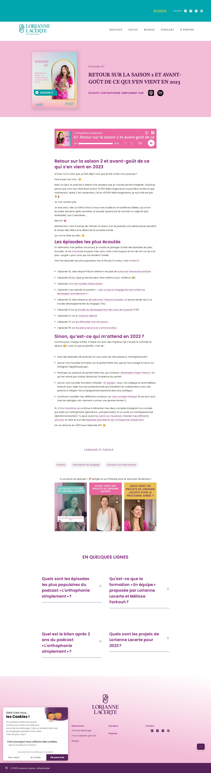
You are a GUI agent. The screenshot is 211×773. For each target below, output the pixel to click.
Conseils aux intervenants (121, 464)
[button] (115, 29)
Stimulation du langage (86, 464)
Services (115, 29)
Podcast (167, 29)
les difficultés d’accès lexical (92, 321)
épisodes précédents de (115, 419)
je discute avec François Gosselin (104, 299)
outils (133, 29)
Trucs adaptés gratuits (84, 735)
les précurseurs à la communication (96, 327)
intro (72, 277)
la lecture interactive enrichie (134, 271)
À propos (187, 29)
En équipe (109, 382)
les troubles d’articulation (88, 283)
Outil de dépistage (81, 730)
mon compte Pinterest (124, 396)
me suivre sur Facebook (108, 415)
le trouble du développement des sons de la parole (104, 309)
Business (160, 11)
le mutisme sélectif (86, 315)
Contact (177, 10)
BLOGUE (149, 29)
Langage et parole (99, 449)
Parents (61, 464)
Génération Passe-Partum (135, 372)
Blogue (75, 740)
